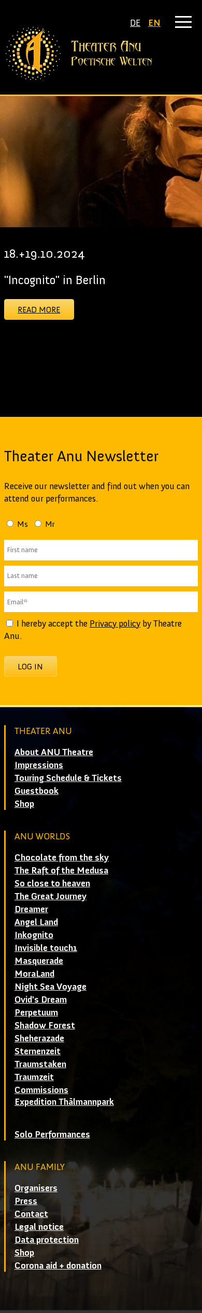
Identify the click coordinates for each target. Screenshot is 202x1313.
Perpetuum (36, 1012)
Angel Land (36, 922)
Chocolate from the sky (62, 857)
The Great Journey (50, 896)
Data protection (47, 1239)
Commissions (41, 1090)
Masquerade (39, 960)
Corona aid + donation (58, 1265)
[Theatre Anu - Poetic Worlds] (101, 54)
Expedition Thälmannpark (64, 1101)
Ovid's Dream (41, 999)
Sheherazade (39, 1038)
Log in (30, 666)
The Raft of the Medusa (61, 870)
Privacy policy (115, 623)
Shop (24, 803)
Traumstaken (40, 1064)
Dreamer (31, 909)
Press (26, 1201)
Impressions (39, 765)
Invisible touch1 (46, 948)
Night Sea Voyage (50, 986)
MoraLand (34, 973)
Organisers (36, 1188)
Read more (39, 310)
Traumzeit (34, 1077)
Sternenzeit (38, 1051)
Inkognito (34, 935)
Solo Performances (52, 1134)
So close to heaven (52, 883)
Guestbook (37, 790)
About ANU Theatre (54, 752)
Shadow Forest (45, 1025)
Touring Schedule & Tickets (68, 778)
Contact (31, 1214)
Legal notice (39, 1226)
